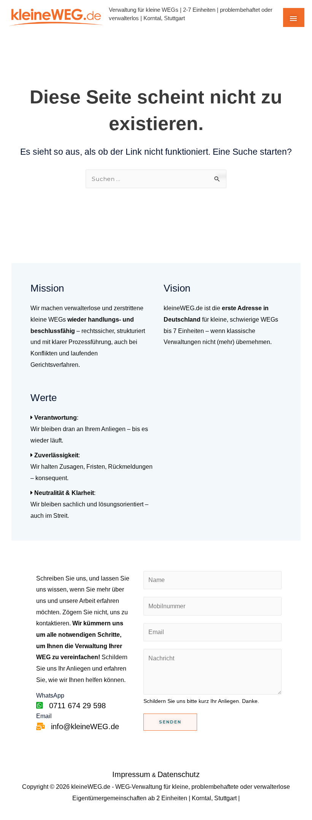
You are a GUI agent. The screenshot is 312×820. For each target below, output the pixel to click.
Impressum (131, 774)
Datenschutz (179, 774)
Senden (170, 722)
